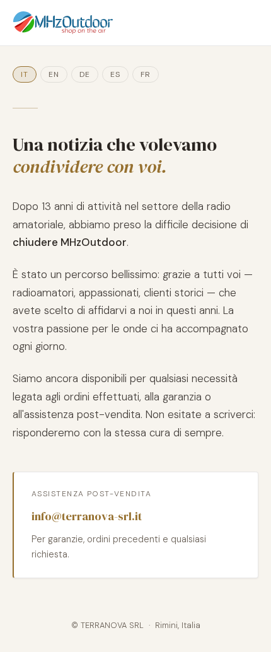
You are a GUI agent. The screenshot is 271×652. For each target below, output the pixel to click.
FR (146, 74)
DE (84, 74)
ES (115, 74)
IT (24, 74)
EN (54, 74)
